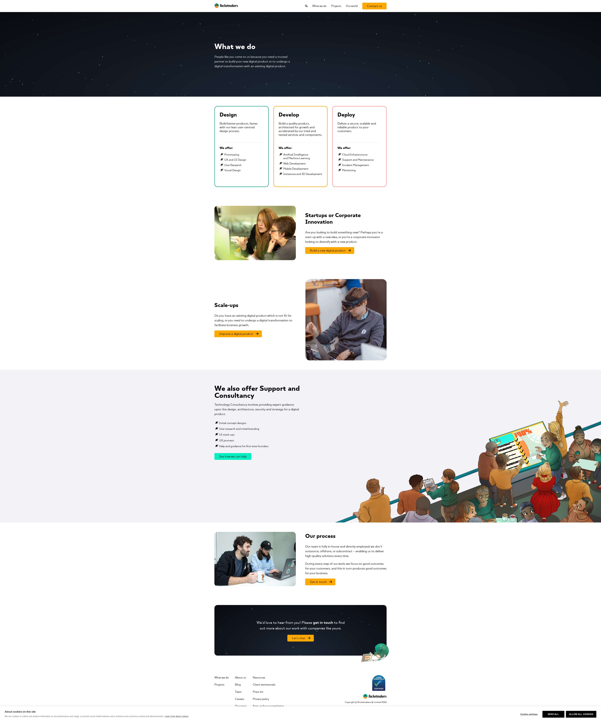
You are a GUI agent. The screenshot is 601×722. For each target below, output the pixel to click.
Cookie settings (529, 714)
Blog (238, 684)
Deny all (553, 714)
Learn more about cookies (176, 716)
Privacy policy (261, 699)
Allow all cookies (581, 714)
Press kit (258, 691)
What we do (319, 6)
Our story (241, 706)
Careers (239, 699)
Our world (352, 6)
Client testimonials (264, 684)
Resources (259, 677)
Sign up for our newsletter (268, 706)
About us (240, 677)
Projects (336, 6)
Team (238, 691)
